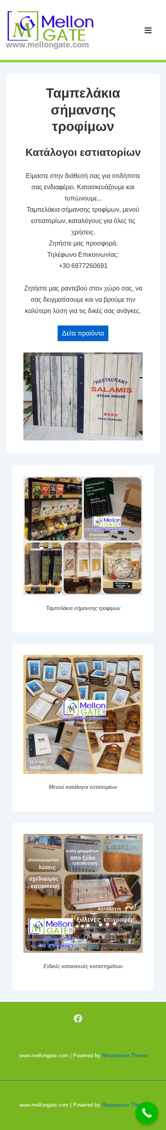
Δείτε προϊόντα (83, 333)
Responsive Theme (124, 1055)
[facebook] (78, 1018)
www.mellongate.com (47, 44)
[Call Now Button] (147, 1113)
